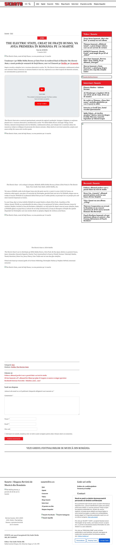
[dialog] (92, 519)
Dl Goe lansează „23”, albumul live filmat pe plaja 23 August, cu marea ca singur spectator (35, 378)
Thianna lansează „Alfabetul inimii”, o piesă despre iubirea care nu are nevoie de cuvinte (95, 46)
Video (57, 4)
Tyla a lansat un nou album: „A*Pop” (95, 201)
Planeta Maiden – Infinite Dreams (94, 88)
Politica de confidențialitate (87, 486)
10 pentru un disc (86, 4)
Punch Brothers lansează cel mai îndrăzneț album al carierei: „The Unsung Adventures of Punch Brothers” (97, 218)
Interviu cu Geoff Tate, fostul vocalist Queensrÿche (95, 108)
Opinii (43, 4)
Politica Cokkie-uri (83, 536)
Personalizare (80, 540)
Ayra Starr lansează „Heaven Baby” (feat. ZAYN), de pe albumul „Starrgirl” (95, 60)
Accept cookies (42, 104)
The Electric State (22, 367)
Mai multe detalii (93, 517)
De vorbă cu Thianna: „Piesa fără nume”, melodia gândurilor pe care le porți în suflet (97, 102)
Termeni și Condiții (83, 488)
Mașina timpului (99, 4)
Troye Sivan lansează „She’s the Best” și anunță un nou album (96, 39)
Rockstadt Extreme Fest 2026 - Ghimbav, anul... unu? (23, 381)
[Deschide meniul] (26, 4)
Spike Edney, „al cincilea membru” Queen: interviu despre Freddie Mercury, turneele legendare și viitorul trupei (97, 115)
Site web (7, 429)
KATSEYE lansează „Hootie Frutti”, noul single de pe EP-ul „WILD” (96, 53)
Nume (7, 419)
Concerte (50, 4)
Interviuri (75, 4)
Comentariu (9, 396)
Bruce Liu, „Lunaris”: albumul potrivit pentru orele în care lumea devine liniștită (95, 195)
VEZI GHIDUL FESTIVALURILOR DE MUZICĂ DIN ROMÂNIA (58, 448)
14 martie (74, 63)
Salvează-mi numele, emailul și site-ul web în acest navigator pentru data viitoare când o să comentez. (39, 434)
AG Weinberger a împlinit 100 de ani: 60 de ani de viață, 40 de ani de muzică (96, 94)
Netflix (64, 63)
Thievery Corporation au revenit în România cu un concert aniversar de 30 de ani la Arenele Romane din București (97, 208)
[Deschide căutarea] (29, 4)
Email (7, 424)
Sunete (7, 33)
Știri (37, 4)
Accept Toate (104, 540)
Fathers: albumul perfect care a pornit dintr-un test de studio (26, 375)
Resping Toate (92, 540)
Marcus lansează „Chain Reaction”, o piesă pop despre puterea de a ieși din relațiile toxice (95, 68)
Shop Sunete (65, 4)
